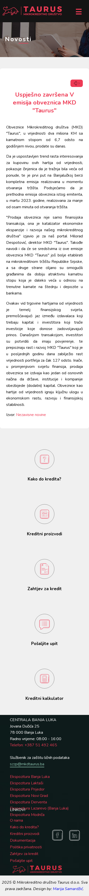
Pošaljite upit (21, 860)
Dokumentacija (22, 840)
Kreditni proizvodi (24, 833)
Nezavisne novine (31, 414)
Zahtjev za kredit (24, 853)
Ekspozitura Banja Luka (30, 776)
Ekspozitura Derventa (28, 802)
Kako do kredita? (24, 827)
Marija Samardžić (68, 889)
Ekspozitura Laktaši (26, 783)
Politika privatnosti (26, 847)
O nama (16, 820)
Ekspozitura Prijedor (27, 789)
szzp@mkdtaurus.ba (27, 764)
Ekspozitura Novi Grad (29, 795)
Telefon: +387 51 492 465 (33, 745)
